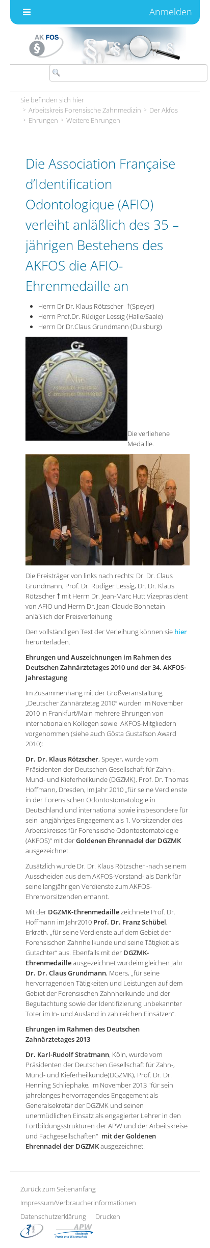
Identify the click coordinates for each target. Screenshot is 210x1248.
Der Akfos (163, 110)
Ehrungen (43, 120)
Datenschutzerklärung (53, 1216)
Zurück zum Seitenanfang (58, 1188)
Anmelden (170, 12)
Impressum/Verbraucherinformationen (78, 1202)
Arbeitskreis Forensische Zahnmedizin (85, 110)
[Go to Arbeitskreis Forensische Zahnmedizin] (105, 45)
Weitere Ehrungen (93, 120)
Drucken (107, 1216)
